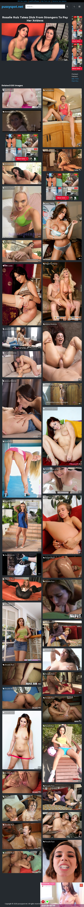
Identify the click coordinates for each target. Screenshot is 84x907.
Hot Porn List (45, 1)
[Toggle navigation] (79, 6)
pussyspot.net (12, 6)
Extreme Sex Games (59, 1)
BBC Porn (75, 79)
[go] (67, 6)
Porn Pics (75, 81)
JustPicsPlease (34, 1)
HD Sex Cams (22, 1)
